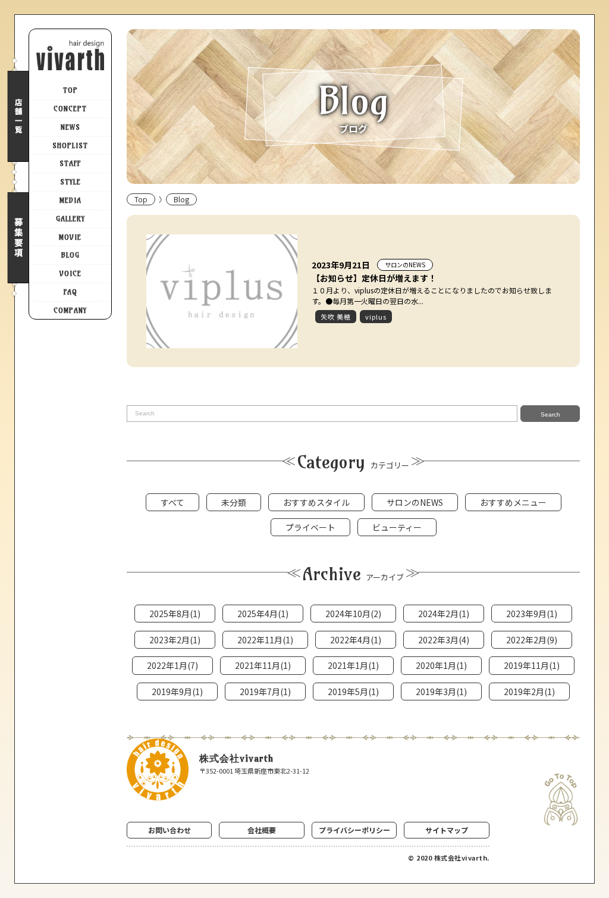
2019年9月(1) (177, 691)
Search (550, 414)
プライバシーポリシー (354, 830)
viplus (376, 316)
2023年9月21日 (341, 264)
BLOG (70, 255)
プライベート (310, 527)
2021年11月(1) (263, 665)
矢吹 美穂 (336, 316)
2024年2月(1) (443, 613)
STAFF (70, 163)
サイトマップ (446, 830)
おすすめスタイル (316, 502)
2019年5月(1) (353, 691)
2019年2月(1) (529, 691)
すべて (172, 502)
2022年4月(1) (355, 640)
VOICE (70, 273)
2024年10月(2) (353, 613)
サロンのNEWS (405, 264)
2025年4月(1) (262, 613)
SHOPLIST (70, 145)
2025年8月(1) (174, 613)
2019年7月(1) (265, 691)
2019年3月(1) (441, 691)
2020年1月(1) (441, 665)
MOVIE (70, 237)
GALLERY (70, 218)
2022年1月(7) (172, 665)
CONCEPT (70, 108)
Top (140, 199)
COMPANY (70, 310)
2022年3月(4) (443, 640)
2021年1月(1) (353, 665)
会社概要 (261, 830)
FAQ (70, 291)
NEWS (70, 127)
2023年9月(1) (531, 613)
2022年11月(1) (265, 640)
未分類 (233, 502)
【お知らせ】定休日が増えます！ (374, 278)
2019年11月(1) (532, 665)
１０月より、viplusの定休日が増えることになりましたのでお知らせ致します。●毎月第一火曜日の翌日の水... (432, 295)
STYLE (70, 181)
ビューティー (397, 527)
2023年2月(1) (174, 640)
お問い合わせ (169, 830)
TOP (70, 90)
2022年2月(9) (531, 640)
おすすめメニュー (513, 502)
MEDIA (70, 200)
